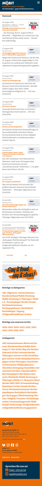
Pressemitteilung (29, 383)
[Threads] (16, 445)
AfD (4, 293)
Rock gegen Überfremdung (20, 395)
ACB (24, 439)
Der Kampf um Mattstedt (11, 182)
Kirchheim (25, 374)
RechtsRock (6, 24)
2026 (4, 327)
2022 (28, 327)
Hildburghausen (25, 365)
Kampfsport (13, 374)
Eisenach (6, 352)
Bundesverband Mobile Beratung (18, 296)
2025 (10, 327)
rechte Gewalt (20, 386)
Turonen (21, 398)
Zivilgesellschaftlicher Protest (13, 227)
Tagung (20, 311)
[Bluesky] (3, 445)
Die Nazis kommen (9, 106)
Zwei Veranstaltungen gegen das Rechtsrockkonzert (14, 205)
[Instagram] (8, 445)
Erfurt (15, 352)
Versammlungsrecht (20, 401)
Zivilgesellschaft (31, 404)
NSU (18, 383)
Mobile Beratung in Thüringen (13, 25)
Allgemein (12, 293)
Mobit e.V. (15, 24)
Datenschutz (15, 457)
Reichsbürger (9, 311)
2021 (34, 327)
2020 (4, 330)
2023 (22, 327)
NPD (12, 383)
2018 (16, 330)
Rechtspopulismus (11, 308)
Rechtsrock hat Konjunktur (12, 127)
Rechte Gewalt (28, 302)
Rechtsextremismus (9, 229)
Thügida (11, 398)
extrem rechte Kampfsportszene (23, 358)
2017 (21, 330)
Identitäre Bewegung (12, 368)
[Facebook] (12, 445)
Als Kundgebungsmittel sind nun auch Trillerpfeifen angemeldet (14, 54)
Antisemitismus (26, 293)
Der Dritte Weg (19, 349)
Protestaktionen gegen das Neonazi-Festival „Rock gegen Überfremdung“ (14, 232)
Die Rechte (32, 349)
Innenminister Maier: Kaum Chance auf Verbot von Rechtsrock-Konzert (13, 154)
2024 (16, 327)
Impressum (6, 457)
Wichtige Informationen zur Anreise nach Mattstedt (14, 29)
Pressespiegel (7, 51)
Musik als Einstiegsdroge (11, 81)
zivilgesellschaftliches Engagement (19, 408)
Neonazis (29, 380)
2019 (10, 330)
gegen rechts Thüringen (14, 361)
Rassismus (7, 386)
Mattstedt (13, 377)
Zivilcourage (16, 404)
